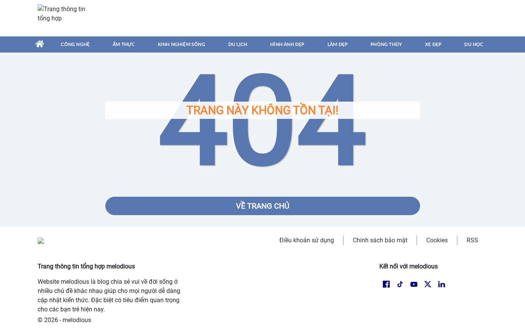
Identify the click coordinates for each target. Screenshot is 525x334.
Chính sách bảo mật (380, 240)
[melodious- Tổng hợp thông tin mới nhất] (65, 18)
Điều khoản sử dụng (306, 240)
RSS (472, 240)
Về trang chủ (262, 206)
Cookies (437, 240)
